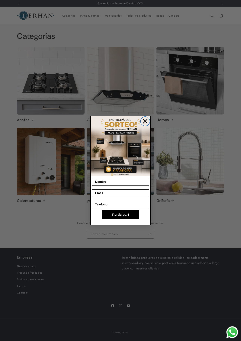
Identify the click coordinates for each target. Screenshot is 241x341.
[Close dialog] (145, 121)
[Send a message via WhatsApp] (232, 332)
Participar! (120, 215)
